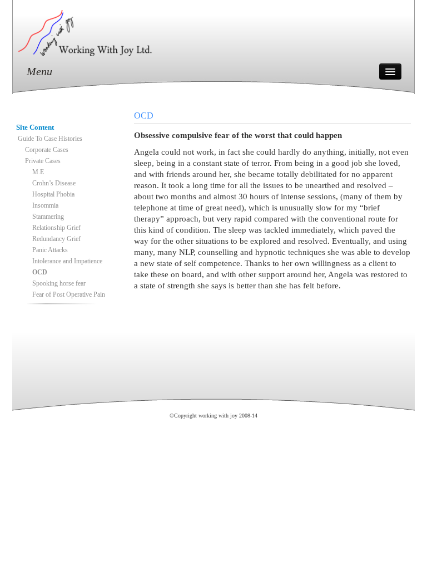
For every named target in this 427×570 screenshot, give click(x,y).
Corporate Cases (46, 150)
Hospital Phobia (53, 194)
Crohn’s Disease (54, 183)
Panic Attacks (50, 250)
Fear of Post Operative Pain (68, 294)
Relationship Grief (56, 228)
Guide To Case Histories (50, 138)
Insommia (45, 205)
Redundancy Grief (56, 239)
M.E (38, 172)
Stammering (48, 216)
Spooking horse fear (59, 283)
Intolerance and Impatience (67, 261)
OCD (39, 272)
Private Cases (43, 161)
